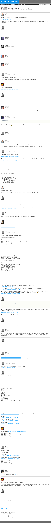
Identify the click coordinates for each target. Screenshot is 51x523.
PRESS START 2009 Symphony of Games (8, 512)
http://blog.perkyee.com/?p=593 (9, 407)
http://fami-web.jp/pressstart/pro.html (7, 32)
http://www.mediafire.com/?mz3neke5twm (8, 227)
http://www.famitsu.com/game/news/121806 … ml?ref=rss (11, 357)
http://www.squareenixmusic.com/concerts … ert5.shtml (10, 289)
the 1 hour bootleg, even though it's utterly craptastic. (17, 431)
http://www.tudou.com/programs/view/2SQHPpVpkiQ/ (10, 455)
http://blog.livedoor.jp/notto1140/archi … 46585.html (10, 156)
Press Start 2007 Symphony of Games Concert (10, 515)
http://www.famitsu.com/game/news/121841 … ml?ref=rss (11, 358)
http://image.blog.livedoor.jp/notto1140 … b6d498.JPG (10, 160)
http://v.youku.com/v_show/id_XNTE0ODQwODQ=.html (10, 458)
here (15, 474)
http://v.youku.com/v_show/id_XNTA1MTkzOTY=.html (10, 423)
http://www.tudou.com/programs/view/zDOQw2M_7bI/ (10, 417)
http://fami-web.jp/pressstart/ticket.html (8, 367)
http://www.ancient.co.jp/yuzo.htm (7, 286)
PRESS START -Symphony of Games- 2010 (9, 509)
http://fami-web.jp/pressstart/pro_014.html (8, 208)
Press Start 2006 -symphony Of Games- (8, 517)
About (46, 522)
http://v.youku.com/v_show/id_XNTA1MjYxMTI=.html (10, 420)
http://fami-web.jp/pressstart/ (6, 19)
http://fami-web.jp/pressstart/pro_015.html (8, 205)
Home (49, 522)
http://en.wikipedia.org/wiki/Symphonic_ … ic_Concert (10, 312)
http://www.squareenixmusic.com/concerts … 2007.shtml (10, 293)
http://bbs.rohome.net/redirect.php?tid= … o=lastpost (10, 414)
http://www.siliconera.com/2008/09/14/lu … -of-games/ (10, 89)
